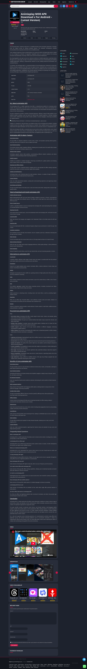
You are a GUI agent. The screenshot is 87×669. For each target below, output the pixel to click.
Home (22, 11)
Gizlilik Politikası (21, 664)
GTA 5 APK (36, 1)
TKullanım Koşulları (36, 664)
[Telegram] (75, 6)
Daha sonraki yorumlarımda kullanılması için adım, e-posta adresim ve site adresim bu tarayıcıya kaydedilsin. (32, 642)
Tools (59, 1)
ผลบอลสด (15, 667)
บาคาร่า (48, 666)
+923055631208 (29, 661)
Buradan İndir (16, 22)
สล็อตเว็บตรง (50, 664)
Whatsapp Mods (43, 1)
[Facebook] (61, 6)
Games (54, 1)
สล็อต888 (34, 666)
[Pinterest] (72, 6)
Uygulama (64, 1)
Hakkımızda (11, 664)
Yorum (11, 611)
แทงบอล (22, 666)
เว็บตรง (42, 664)
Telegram (46, 37)
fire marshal (27, 666)
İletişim (15, 664)
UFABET (45, 664)
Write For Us (71, 1)
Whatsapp (53, 37)
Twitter (32, 37)
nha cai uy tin (66, 666)
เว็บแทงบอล (11, 666)
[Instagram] (67, 6)
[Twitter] (64, 6)
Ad (11, 626)
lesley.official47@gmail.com (17, 661)
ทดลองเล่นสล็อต (54, 666)
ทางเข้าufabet (42, 666)
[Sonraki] (56, 572)
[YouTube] (70, 6)
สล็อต (15, 666)
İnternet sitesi (12, 637)
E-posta (12, 631)
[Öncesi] (9, 572)
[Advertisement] (69, 29)
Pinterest (39, 37)
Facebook (24, 37)
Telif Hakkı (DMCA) (28, 664)
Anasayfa (30, 1)
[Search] (56, 6)
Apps (49, 1)
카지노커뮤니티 (67, 664)
